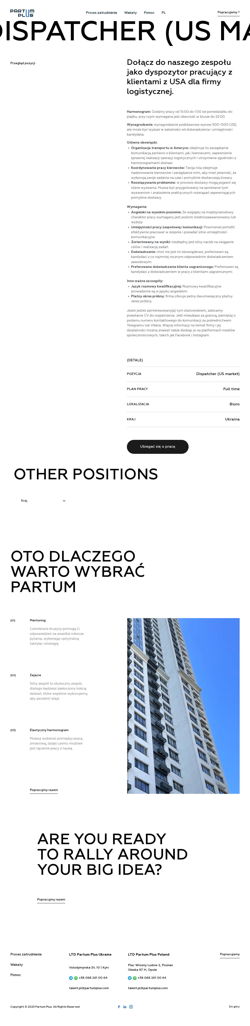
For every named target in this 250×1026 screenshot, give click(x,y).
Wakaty (130, 12)
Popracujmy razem (44, 790)
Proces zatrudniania (101, 12)
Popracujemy (230, 954)
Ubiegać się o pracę (157, 447)
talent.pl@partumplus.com (89, 988)
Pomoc (149, 12)
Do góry (234, 1006)
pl (164, 12)
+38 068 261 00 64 (93, 977)
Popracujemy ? (229, 12)
